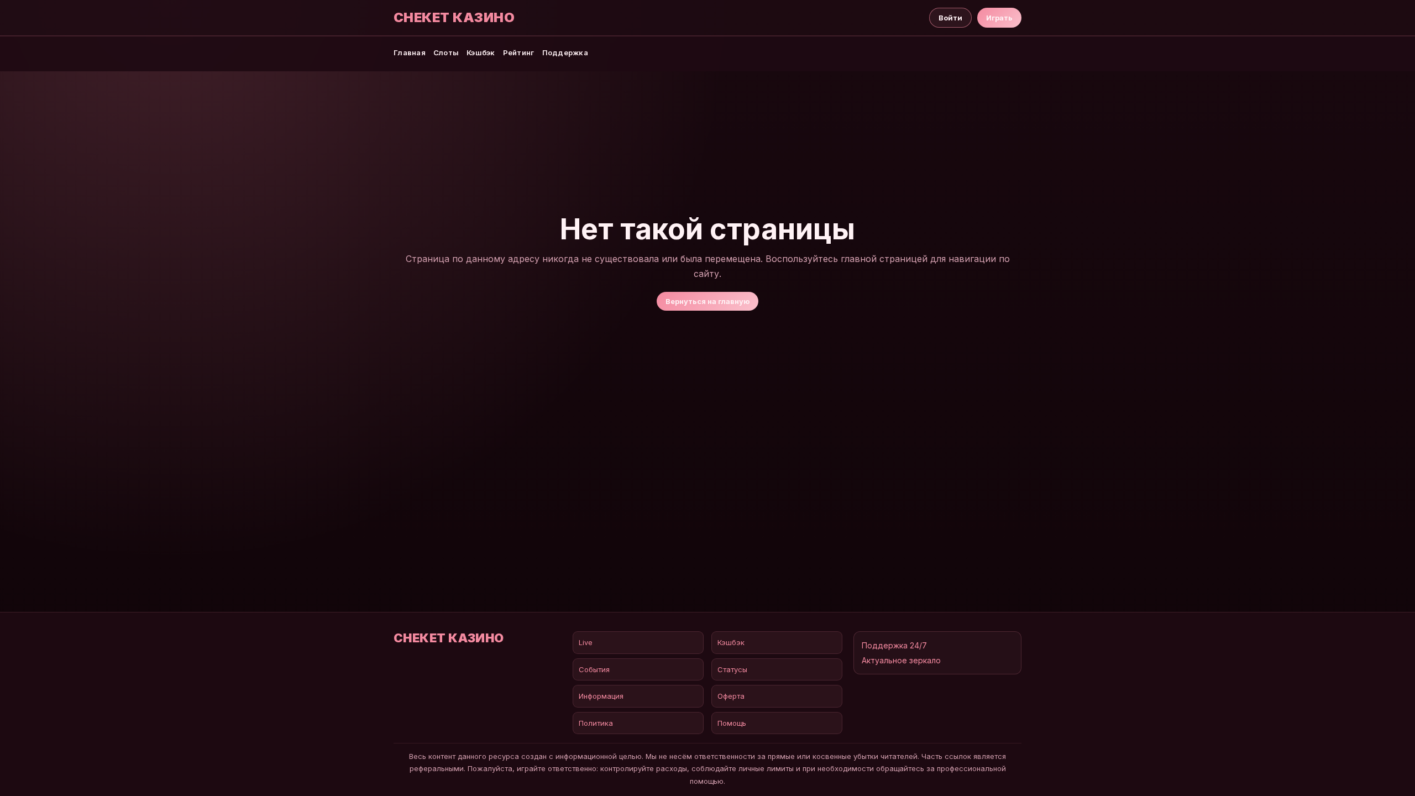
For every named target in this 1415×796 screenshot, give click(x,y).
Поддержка (565, 52)
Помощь (731, 723)
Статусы (732, 669)
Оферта (731, 696)
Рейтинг (518, 52)
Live (586, 642)
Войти (950, 17)
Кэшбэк (481, 52)
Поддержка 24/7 (894, 645)
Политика (596, 723)
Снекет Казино (454, 18)
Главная (410, 52)
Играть (999, 17)
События (594, 669)
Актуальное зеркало (901, 660)
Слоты (446, 52)
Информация (601, 696)
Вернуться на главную (707, 301)
